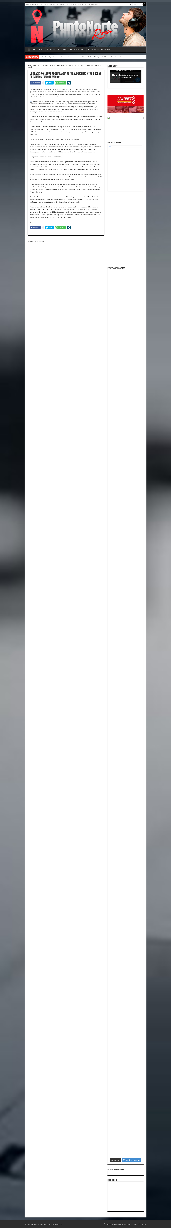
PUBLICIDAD (94, 49)
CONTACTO (107, 49)
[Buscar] (144, 4)
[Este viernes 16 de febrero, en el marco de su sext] (112, 948)
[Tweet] (49, 83)
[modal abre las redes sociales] (69, 83)
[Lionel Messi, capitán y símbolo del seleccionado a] (121, 1083)
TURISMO (52, 49)
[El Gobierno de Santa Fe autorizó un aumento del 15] (130, 342)
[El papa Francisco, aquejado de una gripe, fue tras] (112, 325)
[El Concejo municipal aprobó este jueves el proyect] (138, 335)
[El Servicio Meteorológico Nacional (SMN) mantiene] (138, 1074)
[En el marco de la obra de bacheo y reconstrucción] (121, 688)
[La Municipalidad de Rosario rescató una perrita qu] (112, 699)
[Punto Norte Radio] (85, 26)
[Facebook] (130, 4)
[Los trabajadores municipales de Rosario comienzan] (130, 909)
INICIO (29, 49)
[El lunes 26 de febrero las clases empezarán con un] (121, 464)
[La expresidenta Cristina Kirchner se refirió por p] (121, 928)
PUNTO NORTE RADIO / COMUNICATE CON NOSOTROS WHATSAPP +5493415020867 (71, 4)
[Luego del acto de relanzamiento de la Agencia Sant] (130, 743)
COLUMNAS (63, 49)
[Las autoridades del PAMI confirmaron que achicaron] (130, 455)
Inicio (31, 65)
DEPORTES (37, 65)
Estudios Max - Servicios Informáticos (133, 1224)
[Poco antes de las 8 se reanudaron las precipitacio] (130, 1091)
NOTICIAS (39, 49)
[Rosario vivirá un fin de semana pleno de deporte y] (138, 676)
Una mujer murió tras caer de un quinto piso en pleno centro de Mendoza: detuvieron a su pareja (70, 57)
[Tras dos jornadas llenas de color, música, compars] (138, 937)
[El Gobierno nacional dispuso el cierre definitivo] (112, 490)
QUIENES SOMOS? (78, 49)
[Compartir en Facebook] (35, 83)
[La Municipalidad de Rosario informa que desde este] (138, 514)
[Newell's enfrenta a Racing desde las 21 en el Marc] (112, 1070)
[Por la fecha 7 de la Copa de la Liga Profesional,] (121, 306)
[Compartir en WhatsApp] (60, 83)
